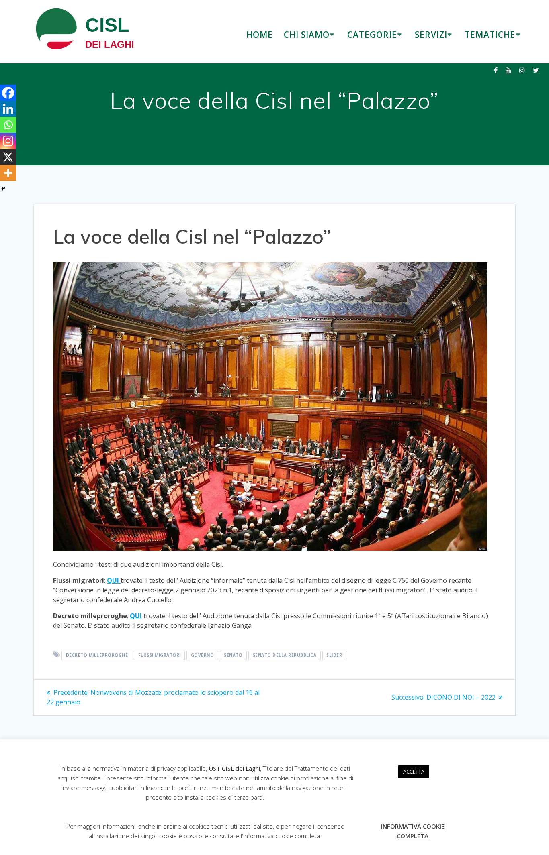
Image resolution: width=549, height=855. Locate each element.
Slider (334, 655)
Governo (202, 655)
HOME (259, 34)
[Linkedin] (8, 109)
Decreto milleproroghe (97, 655)
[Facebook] (8, 93)
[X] (8, 157)
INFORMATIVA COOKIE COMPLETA (413, 831)
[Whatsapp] (8, 125)
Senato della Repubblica (285, 655)
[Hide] (3, 188)
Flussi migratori (159, 655)
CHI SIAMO (307, 34)
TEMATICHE (490, 34)
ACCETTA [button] (413, 771)
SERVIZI (431, 34)
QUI (114, 580)
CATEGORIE (372, 34)
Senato (233, 655)
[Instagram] (8, 141)
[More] (8, 173)
